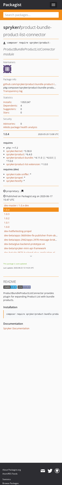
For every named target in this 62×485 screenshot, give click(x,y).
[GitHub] (57, 471)
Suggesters (9, 109)
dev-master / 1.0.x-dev (16, 205)
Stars (6, 112)
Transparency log (12, 91)
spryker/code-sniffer (17, 174)
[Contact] (42, 471)
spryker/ (12, 27)
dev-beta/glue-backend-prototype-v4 (24, 244)
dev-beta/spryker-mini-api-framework (25, 248)
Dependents (10, 105)
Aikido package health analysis (20, 127)
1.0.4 (6, 209)
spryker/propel (14, 177)
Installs (7, 102)
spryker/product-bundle (19, 157)
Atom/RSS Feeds (10, 473)
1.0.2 (6, 218)
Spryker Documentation (16, 328)
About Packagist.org (11, 469)
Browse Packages (10, 483)
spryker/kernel (14, 151)
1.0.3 (6, 214)
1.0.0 (6, 226)
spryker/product (15, 154)
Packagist (12, 4)
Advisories (9, 123)
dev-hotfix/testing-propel (18, 231)
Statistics (6, 479)
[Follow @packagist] (50, 471)
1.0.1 (6, 222)
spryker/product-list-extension (23, 164)
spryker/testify (14, 180)
